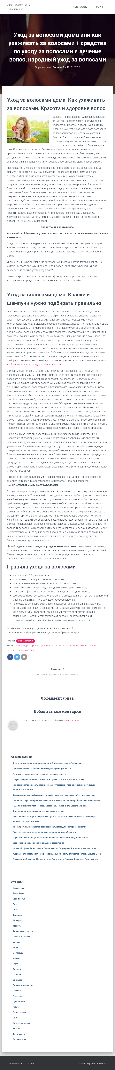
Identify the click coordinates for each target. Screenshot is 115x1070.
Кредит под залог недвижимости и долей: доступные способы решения (47, 763)
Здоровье (17, 915)
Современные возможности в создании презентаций (38, 843)
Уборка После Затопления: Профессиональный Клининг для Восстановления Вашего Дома (57, 854)
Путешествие (19, 1001)
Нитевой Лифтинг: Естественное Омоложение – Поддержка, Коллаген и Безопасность (54, 848)
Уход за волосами (25, 641)
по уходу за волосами (18, 650)
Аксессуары (18, 888)
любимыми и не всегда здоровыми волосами (34, 364)
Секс (15, 1018)
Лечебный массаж (21, 937)
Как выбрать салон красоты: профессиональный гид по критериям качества (49, 827)
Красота (17, 926)
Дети (15, 904)
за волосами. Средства (77, 646)
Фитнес (16, 1028)
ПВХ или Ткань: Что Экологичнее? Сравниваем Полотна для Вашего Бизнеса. (50, 806)
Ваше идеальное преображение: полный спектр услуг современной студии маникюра (54, 795)
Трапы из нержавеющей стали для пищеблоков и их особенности (44, 832)
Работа (16, 1007)
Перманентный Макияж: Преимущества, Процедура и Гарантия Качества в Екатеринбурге (55, 859)
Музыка (16, 958)
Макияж (16, 942)
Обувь (15, 964)
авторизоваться (71, 720)
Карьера (17, 920)
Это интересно (20, 1039)
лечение (92, 646)
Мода (15, 947)
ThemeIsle (103, 1064)
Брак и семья (19, 899)
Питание (17, 991)
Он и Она (17, 974)
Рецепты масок (20, 1012)
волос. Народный (22, 646)
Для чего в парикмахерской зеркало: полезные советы (39, 774)
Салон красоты (80, 7)
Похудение (18, 996)
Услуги (99, 7)
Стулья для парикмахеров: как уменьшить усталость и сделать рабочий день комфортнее (56, 800)
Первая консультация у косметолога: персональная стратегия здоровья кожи (50, 837)
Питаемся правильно (23, 985)
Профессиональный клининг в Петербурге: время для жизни (42, 769)
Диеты (16, 909)
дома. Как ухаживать (41, 646)
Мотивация (18, 953)
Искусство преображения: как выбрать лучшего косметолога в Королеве (48, 779)
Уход (32, 650)
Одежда (17, 969)
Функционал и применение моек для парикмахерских (38, 811)
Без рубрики (18, 893)
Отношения (18, 980)
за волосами (58, 646)
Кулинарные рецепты (23, 931)
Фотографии (19, 1034)
